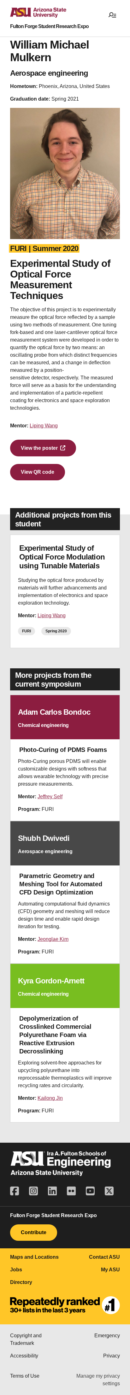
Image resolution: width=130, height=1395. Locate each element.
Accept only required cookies (44, 1360)
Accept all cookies (33, 1340)
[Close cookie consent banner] (118, 1292)
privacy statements (77, 1316)
